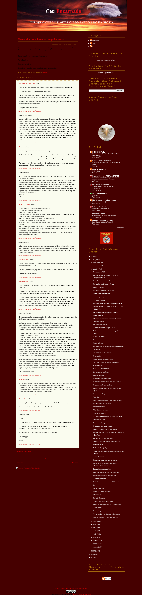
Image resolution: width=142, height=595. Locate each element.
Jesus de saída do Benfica (102, 353)
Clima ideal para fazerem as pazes (105, 460)
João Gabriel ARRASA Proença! (102, 222)
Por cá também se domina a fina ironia (106, 514)
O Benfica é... (97, 495)
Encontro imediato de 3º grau (103, 501)
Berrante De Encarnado (27, 83)
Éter (91, 46)
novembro (97, 266)
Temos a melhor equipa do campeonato (107, 504)
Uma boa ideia (98, 445)
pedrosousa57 (24, 281)
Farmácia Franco (98, 214)
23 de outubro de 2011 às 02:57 (30, 309)
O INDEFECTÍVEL (98, 152)
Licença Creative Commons (82, 594)
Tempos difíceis (98, 287)
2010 (93, 551)
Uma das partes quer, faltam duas (104, 475)
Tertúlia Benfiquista (99, 193)
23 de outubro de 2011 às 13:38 (30, 444)
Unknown (22, 379)
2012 (93, 256)
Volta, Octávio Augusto (100, 410)
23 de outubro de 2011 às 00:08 (30, 168)
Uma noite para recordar (101, 511)
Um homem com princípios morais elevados (108, 346)
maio (95, 534)
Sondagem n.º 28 (99, 272)
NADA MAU (96, 171)
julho (95, 527)
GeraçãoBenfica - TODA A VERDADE (105, 176)
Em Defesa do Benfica (100, 185)
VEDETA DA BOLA (99, 169)
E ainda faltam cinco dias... (102, 469)
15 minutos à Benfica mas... (101, 209)
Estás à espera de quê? (106, 73)
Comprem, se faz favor (101, 372)
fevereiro (96, 544)
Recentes (19, 463)
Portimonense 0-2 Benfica (102, 403)
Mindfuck (22, 147)
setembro (96, 521)
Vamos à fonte (98, 343)
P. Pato (92, 43)
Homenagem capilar (100, 324)
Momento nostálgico (100, 394)
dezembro (97, 262)
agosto (95, 524)
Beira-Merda (97, 340)
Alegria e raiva (98, 315)
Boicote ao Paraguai (100, 423)
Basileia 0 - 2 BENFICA (101, 369)
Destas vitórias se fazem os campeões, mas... (41, 39)
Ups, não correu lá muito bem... (104, 438)
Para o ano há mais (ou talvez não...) (104, 202)
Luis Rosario (94, 40)
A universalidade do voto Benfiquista (104, 215)
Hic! (94, 485)
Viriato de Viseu (24, 260)
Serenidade (97, 356)
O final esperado (98, 488)
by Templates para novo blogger (76, 588)
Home (47, 459)
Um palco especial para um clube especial (107, 303)
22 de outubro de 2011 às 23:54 (30, 111)
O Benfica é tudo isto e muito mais (105, 429)
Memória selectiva (99, 407)
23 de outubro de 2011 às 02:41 (30, 277)
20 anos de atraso (99, 337)
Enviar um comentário (24, 452)
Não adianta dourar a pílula (102, 281)
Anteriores (75, 463)
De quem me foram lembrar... (103, 385)
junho (95, 531)
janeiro (95, 547)
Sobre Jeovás (97, 508)
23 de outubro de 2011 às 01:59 (30, 238)
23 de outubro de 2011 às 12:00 (30, 410)
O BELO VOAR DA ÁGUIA (101, 161)
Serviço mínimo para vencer (102, 426)
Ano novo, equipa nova (101, 297)
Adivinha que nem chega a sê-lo (104, 328)
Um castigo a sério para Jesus (103, 284)
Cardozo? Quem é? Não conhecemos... (107, 362)
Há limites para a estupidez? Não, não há (107, 482)
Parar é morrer (98, 366)
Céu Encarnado (60, 588)
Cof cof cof (96, 349)
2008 (93, 557)
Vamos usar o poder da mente (103, 359)
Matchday (96, 397)
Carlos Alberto (23, 399)
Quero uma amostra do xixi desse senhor (107, 400)
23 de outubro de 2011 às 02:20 (30, 255)
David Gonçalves (24, 204)
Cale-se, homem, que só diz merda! (105, 517)
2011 (93, 260)
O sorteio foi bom (99, 419)
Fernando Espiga (99, 300)
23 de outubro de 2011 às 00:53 (30, 200)
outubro (96, 269)
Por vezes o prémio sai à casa (103, 290)
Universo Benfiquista (100, 207)
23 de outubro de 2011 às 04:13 (30, 375)
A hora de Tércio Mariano (101, 491)
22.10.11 (45, 72)
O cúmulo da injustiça (100, 448)
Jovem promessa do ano (101, 294)
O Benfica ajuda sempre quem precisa (106, 441)
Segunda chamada (99, 479)
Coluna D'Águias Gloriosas (102, 220)
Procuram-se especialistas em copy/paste (107, 416)
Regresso (95, 195)
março (95, 540)
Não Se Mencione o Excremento (104, 200)
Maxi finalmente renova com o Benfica (106, 312)
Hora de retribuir (98, 375)
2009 (93, 554)
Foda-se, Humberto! (100, 413)
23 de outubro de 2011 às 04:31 (30, 395)
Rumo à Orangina (99, 498)
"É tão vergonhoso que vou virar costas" (107, 382)
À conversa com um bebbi (102, 378)
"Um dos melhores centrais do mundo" (106, 472)
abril (95, 537)
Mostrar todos (120, 227)
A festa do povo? (98, 457)
